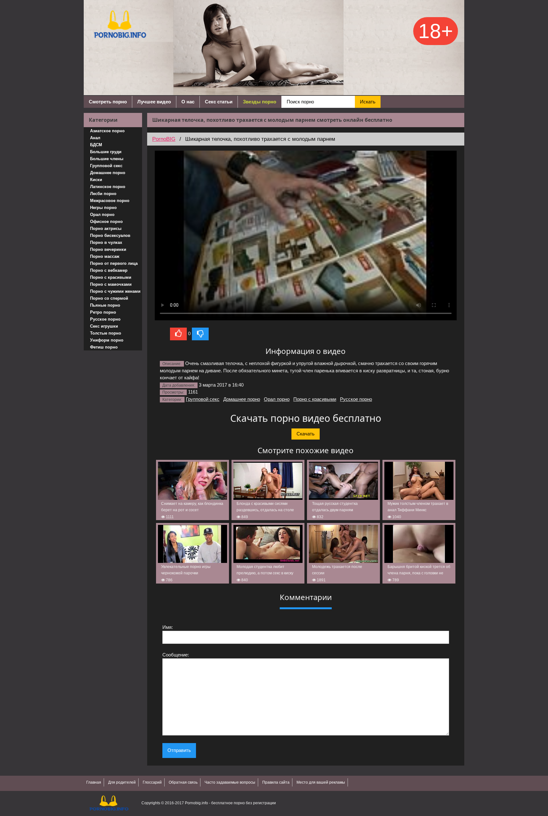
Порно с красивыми (110, 277)
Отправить (179, 750)
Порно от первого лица (114, 263)
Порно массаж (104, 256)
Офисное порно (106, 221)
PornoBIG (163, 139)
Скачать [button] (306, 433)
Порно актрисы (105, 228)
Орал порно (102, 214)
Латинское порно (107, 186)
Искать (367, 101)
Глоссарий (152, 782)
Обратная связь (183, 782)
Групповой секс (106, 165)
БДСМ (96, 144)
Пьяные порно (105, 305)
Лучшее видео (154, 101)
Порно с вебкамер (108, 270)
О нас (187, 101)
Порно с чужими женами (115, 291)
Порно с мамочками (111, 284)
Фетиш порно (104, 347)
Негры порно (103, 207)
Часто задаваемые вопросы (230, 782)
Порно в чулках (106, 242)
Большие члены (106, 158)
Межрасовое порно (109, 200)
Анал (95, 137)
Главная (93, 782)
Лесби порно (103, 193)
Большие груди (105, 151)
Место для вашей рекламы (321, 782)
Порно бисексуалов (110, 235)
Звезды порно (259, 101)
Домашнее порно (107, 172)
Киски (96, 179)
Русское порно (105, 319)
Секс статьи (218, 101)
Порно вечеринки (108, 249)
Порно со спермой (109, 298)
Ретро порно (103, 312)
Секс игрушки (104, 326)
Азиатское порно (107, 130)
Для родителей (122, 782)
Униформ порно (106, 340)
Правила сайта (276, 782)
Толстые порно (105, 333)
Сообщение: (175, 654)
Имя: (167, 627)
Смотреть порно (108, 101)
